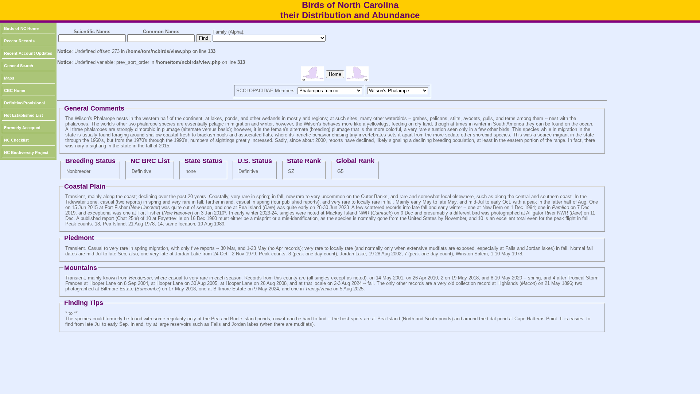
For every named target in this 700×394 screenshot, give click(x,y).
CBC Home (14, 90)
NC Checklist (16, 140)
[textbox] (92, 38)
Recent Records (19, 41)
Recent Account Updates (28, 53)
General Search (18, 65)
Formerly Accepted (22, 127)
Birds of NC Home (21, 28)
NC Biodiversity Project (26, 152)
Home (335, 74)
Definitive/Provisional (24, 103)
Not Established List (23, 115)
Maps (9, 78)
